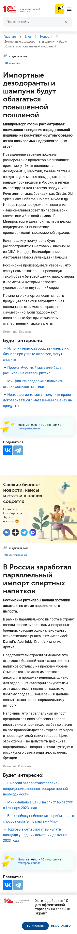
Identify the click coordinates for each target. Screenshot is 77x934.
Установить (35, 925)
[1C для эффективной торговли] (24, 9)
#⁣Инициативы (12, 63)
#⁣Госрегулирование (15, 555)
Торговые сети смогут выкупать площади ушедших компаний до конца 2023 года (35, 835)
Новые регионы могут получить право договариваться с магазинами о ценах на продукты (37, 400)
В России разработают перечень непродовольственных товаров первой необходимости (35, 788)
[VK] (6, 532)
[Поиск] (66, 22)
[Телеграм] (24, 532)
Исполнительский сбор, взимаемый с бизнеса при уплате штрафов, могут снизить (36, 354)
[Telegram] (18, 450)
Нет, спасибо (61, 925)
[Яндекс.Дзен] (15, 532)
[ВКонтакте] (7, 450)
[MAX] (32, 532)
